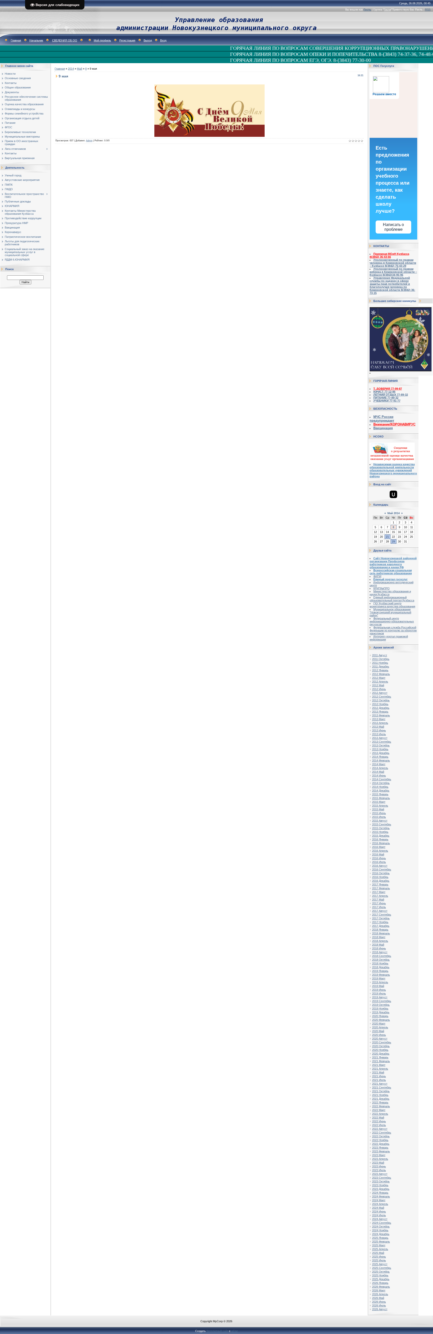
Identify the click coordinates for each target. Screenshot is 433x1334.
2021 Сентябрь (381, 1087)
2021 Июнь (379, 1076)
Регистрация (127, 40)
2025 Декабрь (380, 1279)
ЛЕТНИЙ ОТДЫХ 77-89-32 (390, 394)
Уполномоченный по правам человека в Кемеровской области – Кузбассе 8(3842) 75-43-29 (393, 262)
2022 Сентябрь (381, 1132)
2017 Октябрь (381, 918)
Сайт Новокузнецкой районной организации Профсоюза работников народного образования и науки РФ (393, 563)
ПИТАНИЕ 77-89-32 (385, 397)
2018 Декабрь (380, 967)
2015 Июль (379, 816)
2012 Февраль (381, 674)
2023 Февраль (381, 1151)
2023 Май (378, 1162)
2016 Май (378, 854)
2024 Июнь (379, 1211)
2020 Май (378, 1031)
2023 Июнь (379, 1166)
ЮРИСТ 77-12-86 (384, 391)
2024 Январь (380, 1192)
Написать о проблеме (393, 227)
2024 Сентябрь (381, 1222)
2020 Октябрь (381, 1046)
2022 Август (379, 1128)
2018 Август (379, 952)
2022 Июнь (379, 1121)
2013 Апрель (380, 722)
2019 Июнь (379, 989)
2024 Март (378, 1200)
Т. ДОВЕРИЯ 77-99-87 (387, 388)
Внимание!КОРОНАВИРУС (394, 424)
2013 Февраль (381, 715)
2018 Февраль (381, 933)
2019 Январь (380, 970)
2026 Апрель (380, 1294)
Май (79, 68)
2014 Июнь (379, 775)
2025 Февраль (381, 1241)
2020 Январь (380, 1016)
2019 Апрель (380, 982)
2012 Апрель (380, 681)
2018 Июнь (379, 948)
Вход (163, 40)
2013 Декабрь (380, 752)
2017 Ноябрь (380, 922)
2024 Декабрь (380, 1234)
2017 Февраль (381, 888)
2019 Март (378, 978)
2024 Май (378, 1207)
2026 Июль (379, 1305)
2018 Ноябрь (380, 963)
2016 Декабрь (380, 880)
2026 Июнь (379, 1301)
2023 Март (378, 1155)
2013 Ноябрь (380, 749)
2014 (71, 68)
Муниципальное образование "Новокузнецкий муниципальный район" (390, 612)
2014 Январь (380, 756)
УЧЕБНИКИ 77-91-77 (386, 400)
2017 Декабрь (380, 925)
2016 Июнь (379, 858)
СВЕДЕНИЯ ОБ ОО (64, 40)
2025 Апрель (380, 1249)
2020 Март (378, 1023)
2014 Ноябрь (380, 786)
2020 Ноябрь (380, 1049)
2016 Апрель (380, 850)
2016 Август (379, 865)
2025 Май (378, 1252)
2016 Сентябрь (381, 869)
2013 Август (379, 737)
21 (387, 536)
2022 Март (378, 1109)
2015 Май (378, 809)
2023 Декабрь (380, 1188)
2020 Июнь (379, 1034)
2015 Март (378, 801)
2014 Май (378, 771)
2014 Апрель (380, 767)
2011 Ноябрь (380, 662)
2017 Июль (379, 907)
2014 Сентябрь (381, 779)
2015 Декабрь (380, 835)
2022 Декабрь (380, 1143)
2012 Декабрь (380, 707)
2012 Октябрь (381, 700)
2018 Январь (380, 929)
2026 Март (378, 1290)
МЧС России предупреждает (382, 418)
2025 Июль (379, 1260)
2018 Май (378, 944)
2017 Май (378, 899)
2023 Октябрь (381, 1181)
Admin (89, 140)
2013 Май (378, 726)
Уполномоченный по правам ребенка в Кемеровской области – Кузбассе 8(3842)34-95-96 (393, 271)
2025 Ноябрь (380, 1275)
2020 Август (379, 1038)
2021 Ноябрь (380, 1094)
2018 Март (378, 937)
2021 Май (378, 1072)
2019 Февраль (381, 974)
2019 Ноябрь (380, 1008)
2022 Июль (379, 1125)
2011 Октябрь (380, 658)
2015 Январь (380, 794)
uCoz (234, 1330)
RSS (427, 9)
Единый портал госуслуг (390, 579)
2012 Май (378, 685)
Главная (16, 40)
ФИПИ (377, 576)
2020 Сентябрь (381, 1042)
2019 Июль (379, 993)
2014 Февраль (381, 760)
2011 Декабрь (380, 666)
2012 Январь (380, 670)
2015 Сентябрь (381, 824)
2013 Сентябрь (381, 741)
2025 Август (379, 1264)
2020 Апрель (380, 1027)
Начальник (36, 40)
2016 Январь (380, 839)
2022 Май (378, 1117)
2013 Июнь (379, 730)
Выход (148, 40)
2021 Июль (379, 1079)
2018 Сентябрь (381, 955)
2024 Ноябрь (380, 1230)
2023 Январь (380, 1147)
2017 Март (378, 892)
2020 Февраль (381, 1019)
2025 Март (378, 1245)
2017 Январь (380, 884)
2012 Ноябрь (380, 704)
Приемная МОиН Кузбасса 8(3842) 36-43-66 (389, 255)
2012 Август (379, 692)
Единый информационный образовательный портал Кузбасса (392, 599)
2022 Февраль (381, 1106)
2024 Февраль (381, 1196)
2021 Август (379, 1083)
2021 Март (378, 1064)
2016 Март (378, 846)
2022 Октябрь (381, 1136)
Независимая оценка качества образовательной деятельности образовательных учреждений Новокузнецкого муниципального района (393, 470)
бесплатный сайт (217, 1330)
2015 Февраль (381, 798)
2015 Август (379, 820)
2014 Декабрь (380, 790)
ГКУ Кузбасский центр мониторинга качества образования (392, 605)
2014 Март (378, 764)
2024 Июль (379, 1215)
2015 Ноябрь (380, 831)
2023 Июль (379, 1170)
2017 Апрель (380, 895)
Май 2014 (393, 513)
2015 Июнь (379, 813)
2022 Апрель (380, 1113)
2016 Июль (379, 861)
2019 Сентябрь (381, 1001)
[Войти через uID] (393, 494)
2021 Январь (380, 1057)
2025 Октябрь (381, 1271)
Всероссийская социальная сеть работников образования (391, 572)
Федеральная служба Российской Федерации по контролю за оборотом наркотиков (393, 630)
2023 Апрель (380, 1158)
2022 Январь (380, 1102)
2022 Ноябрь (380, 1140)
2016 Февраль (381, 843)
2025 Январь (380, 1237)
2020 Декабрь (380, 1053)
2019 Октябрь (381, 1004)
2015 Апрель (380, 805)
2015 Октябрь (381, 828)
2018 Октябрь (381, 959)
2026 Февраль (381, 1286)
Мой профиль (102, 40)
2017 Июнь (379, 903)
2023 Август (379, 1173)
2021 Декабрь (380, 1098)
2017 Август (379, 910)
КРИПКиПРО (381, 588)
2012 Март (378, 677)
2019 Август (379, 997)
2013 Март (378, 719)
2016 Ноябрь (380, 876)
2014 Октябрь (381, 783)
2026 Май (378, 1297)
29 (393, 541)
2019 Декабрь (380, 1012)
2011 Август (379, 655)
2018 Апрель (380, 940)
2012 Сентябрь (381, 696)
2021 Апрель (380, 1068)
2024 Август (379, 1218)
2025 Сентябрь (381, 1267)
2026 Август (379, 1309)
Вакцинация (383, 428)
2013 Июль (379, 734)
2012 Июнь (379, 689)
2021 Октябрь (381, 1091)
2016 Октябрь (381, 873)
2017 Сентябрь (381, 914)
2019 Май (378, 985)
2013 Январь (380, 711)
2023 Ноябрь (380, 1185)
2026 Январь (380, 1282)
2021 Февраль (381, 1061)
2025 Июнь (379, 1256)
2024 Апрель (380, 1203)
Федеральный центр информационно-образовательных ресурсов (392, 621)
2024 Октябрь (381, 1226)
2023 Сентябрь (381, 1177)
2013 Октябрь (381, 745)
